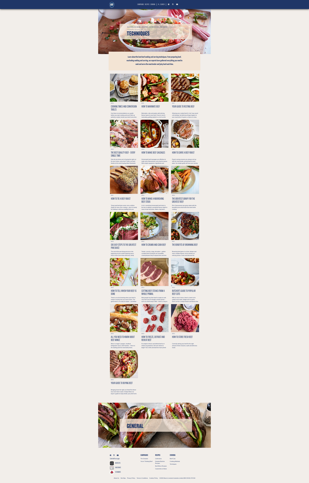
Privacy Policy (131, 478)
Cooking (152, 4)
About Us (116, 478)
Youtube (118, 455)
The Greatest (144, 458)
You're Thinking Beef (146, 461)
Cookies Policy (153, 478)
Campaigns (140, 4)
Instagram (172, 4)
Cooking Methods (175, 461)
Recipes (147, 4)
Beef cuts (172, 458)
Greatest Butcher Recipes (160, 462)
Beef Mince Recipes (161, 466)
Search (162, 4)
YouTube (177, 4)
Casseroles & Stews (161, 468)
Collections (158, 458)
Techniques (173, 464)
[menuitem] (140, 4)
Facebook (168, 4)
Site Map (123, 478)
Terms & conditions (142, 478)
